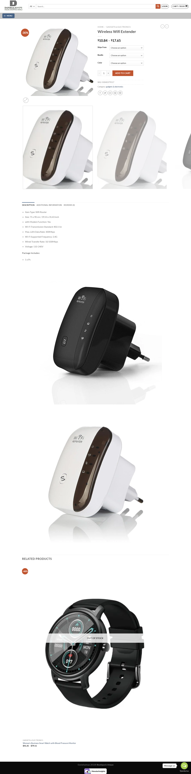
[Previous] (23, 192)
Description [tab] (28, 205)
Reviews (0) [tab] (69, 205)
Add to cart (123, 73)
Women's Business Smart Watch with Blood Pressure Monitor (49, 743)
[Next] (32, 98)
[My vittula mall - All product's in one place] (13, 6)
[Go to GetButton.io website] (184, 771)
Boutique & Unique (105, 764)
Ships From (102, 47)
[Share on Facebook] (100, 93)
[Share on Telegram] (120, 93)
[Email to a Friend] (110, 93)
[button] (165, 6)
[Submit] (158, 6)
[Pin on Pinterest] (115, 93)
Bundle (100, 55)
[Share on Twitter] (105, 93)
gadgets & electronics (118, 27)
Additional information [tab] (49, 205)
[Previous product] (167, 26)
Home (101, 27)
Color (100, 63)
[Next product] (162, 26)
